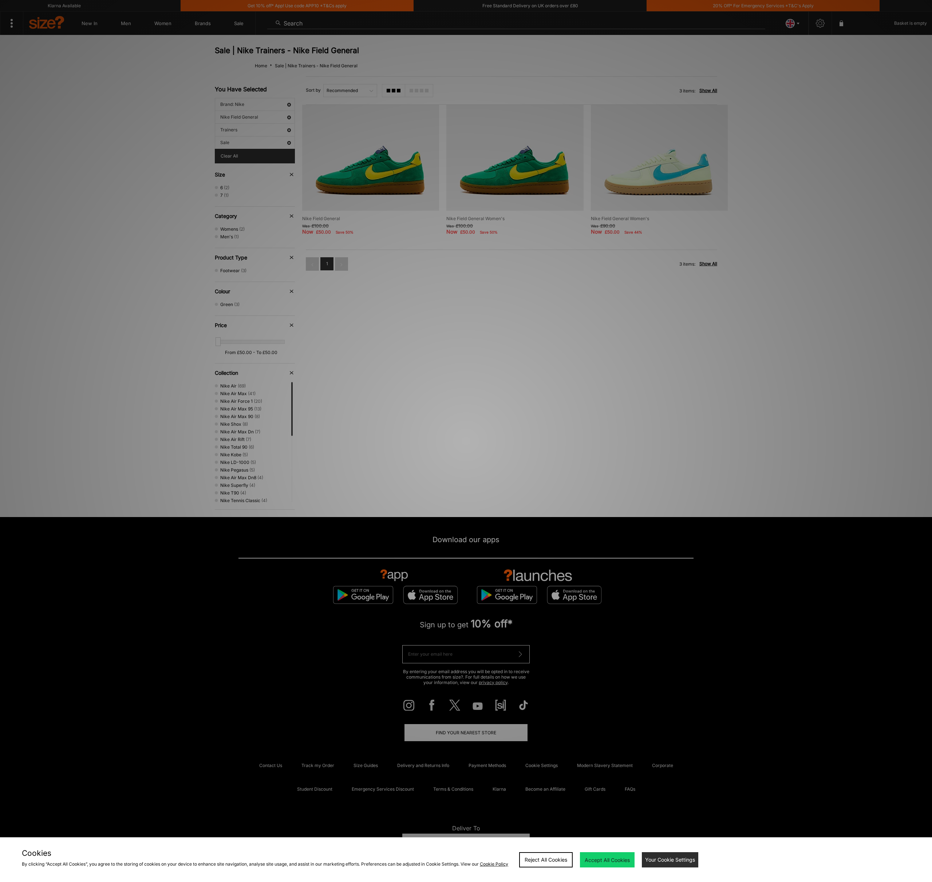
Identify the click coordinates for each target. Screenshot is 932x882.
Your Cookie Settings (670, 860)
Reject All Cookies (546, 860)
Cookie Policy (494, 864)
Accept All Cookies (607, 860)
